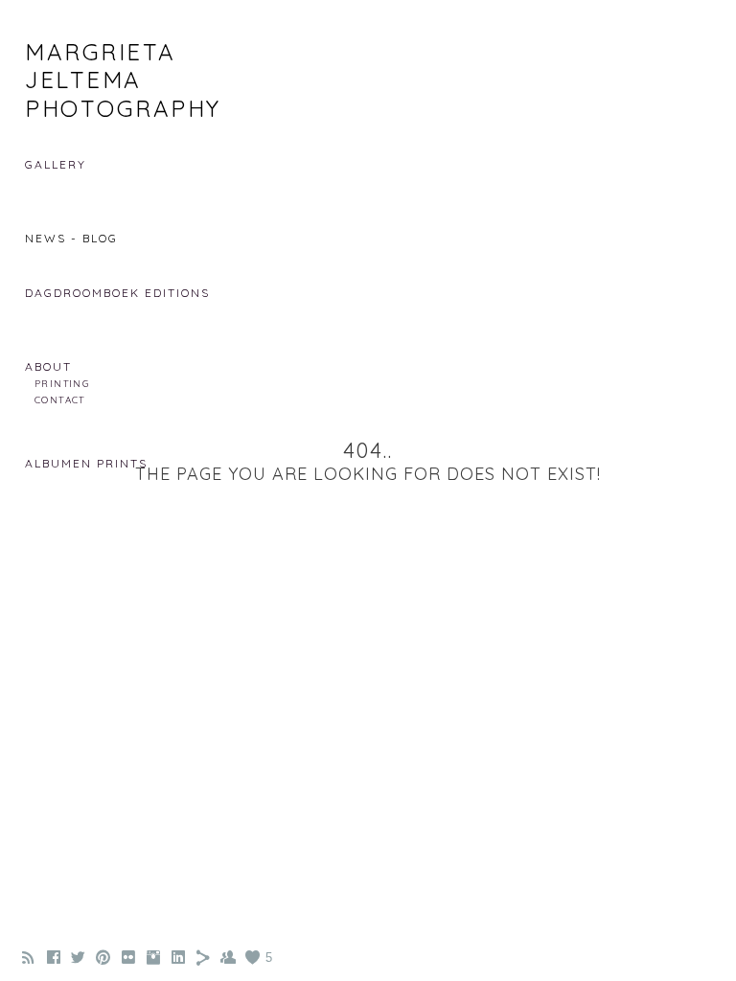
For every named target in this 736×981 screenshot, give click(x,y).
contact (59, 399)
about (48, 366)
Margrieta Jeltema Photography (123, 80)
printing (61, 383)
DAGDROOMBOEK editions (117, 292)
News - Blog (71, 238)
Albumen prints (86, 463)
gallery (55, 164)
